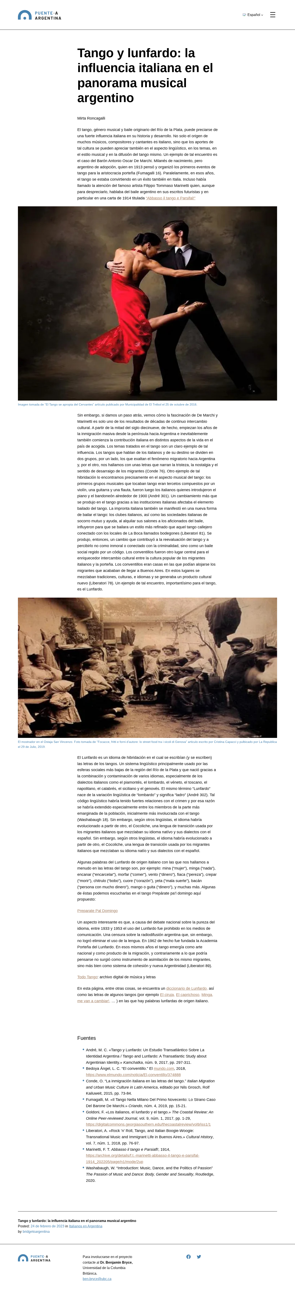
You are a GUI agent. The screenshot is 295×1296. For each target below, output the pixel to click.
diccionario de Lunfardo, (187, 988)
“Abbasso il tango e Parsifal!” (170, 198)
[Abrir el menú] (272, 14)
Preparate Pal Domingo (97, 911)
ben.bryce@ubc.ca (97, 1279)
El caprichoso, (188, 995)
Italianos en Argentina (85, 1226)
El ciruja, (167, 995)
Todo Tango (87, 977)
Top (285, 1286)
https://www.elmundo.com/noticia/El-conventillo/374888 (133, 1075)
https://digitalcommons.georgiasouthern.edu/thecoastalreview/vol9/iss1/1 (148, 1124)
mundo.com (164, 1068)
